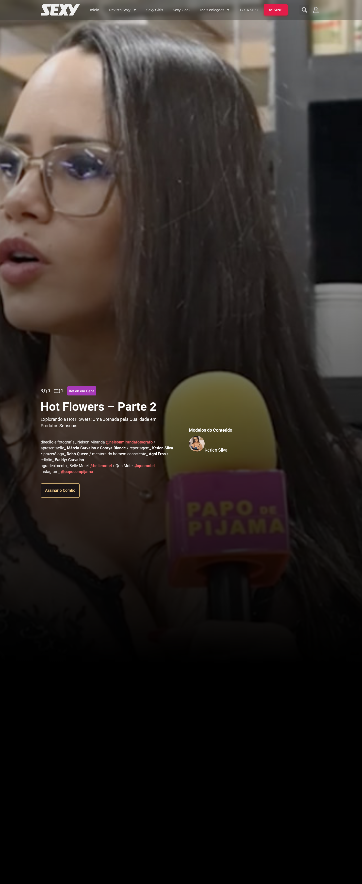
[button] (304, 10)
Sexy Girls (154, 10)
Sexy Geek (181, 10)
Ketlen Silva (216, 450)
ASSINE (276, 10)
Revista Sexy (120, 10)
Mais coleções (212, 10)
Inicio (94, 10)
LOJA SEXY (249, 10)
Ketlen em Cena (81, 391)
